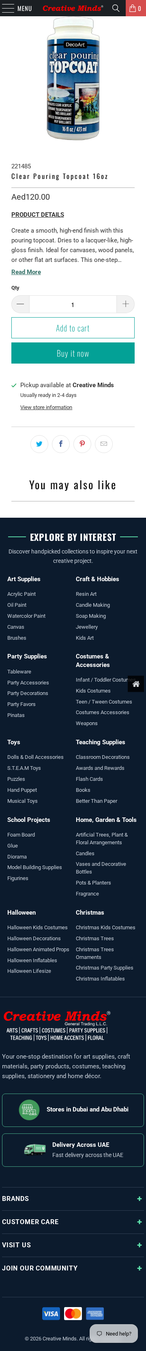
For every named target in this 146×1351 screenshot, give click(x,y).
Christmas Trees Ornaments (95, 953)
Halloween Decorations (34, 938)
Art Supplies (24, 579)
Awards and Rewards (100, 768)
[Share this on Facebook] (61, 444)
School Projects (28, 820)
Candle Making (93, 605)
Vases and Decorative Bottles (101, 868)
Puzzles (16, 779)
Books (83, 790)
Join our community (39, 1268)
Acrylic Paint (21, 594)
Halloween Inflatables (32, 960)
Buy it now (73, 353)
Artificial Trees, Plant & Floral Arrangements (102, 838)
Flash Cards (89, 779)
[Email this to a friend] (104, 444)
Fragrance (87, 894)
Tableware (19, 672)
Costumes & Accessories (93, 660)
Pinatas (16, 715)
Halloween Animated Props (38, 949)
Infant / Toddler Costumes (106, 680)
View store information (46, 407)
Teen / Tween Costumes (104, 702)
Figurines (17, 878)
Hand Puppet (22, 790)
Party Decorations (27, 693)
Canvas (15, 627)
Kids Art (85, 638)
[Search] (116, 8)
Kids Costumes (93, 691)
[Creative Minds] (73, 8)
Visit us (16, 1245)
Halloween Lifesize (29, 971)
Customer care (30, 1222)
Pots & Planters (93, 883)
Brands (15, 1199)
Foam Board (21, 835)
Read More (26, 272)
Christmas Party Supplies (104, 968)
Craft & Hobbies (97, 579)
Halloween (21, 912)
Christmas (90, 912)
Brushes (16, 638)
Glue (12, 846)
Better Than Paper (96, 801)
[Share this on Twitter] (39, 444)
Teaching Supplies (100, 742)
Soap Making (91, 616)
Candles (85, 853)
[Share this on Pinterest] (82, 444)
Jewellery (87, 627)
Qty (15, 288)
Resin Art (86, 594)
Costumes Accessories (102, 712)
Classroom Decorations (103, 757)
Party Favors (21, 704)
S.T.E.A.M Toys (24, 768)
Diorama (17, 857)
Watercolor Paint (26, 616)
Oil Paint (16, 605)
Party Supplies (27, 656)
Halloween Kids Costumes (37, 927)
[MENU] (4, 8)
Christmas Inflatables (100, 979)
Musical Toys (22, 801)
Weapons (87, 723)
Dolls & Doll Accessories (35, 757)
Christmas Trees (95, 938)
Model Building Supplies (34, 867)
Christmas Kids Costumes (105, 927)
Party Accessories (28, 683)
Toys (13, 742)
